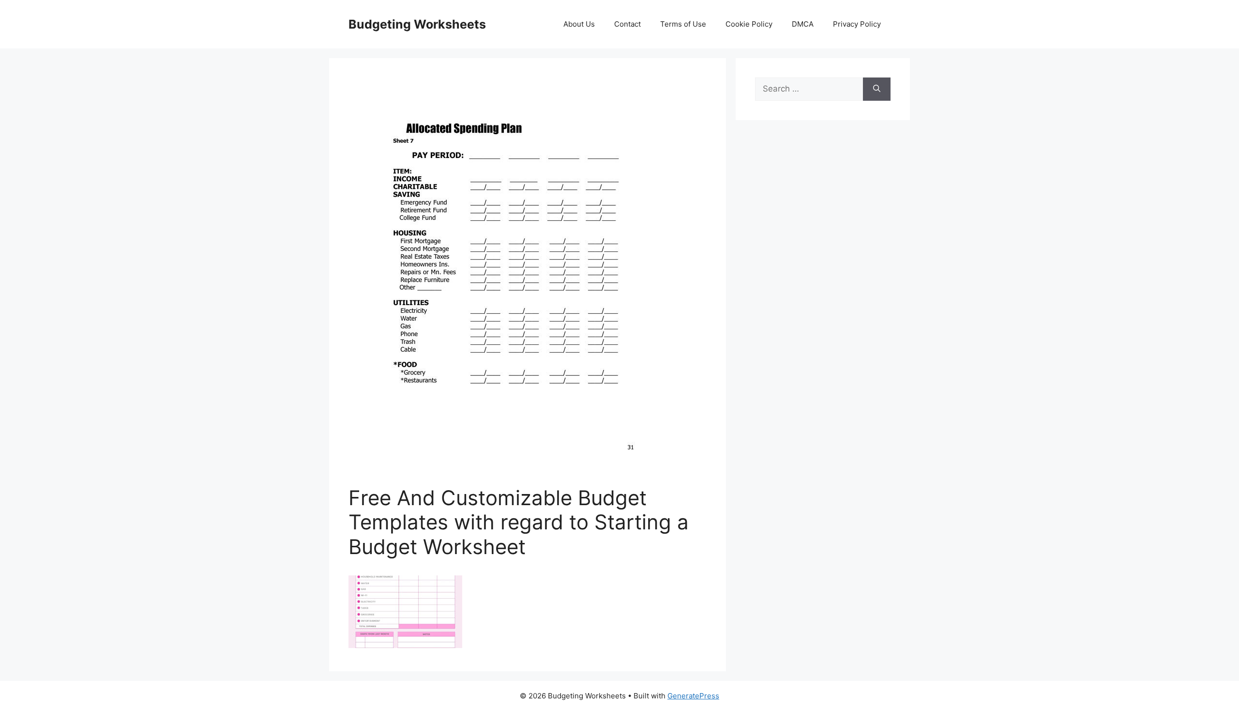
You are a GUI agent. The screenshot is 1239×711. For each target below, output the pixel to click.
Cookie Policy (748, 24)
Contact (627, 24)
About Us (579, 24)
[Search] (877, 89)
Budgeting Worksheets (417, 24)
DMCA (803, 24)
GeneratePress (693, 695)
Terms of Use (683, 24)
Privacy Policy (857, 24)
